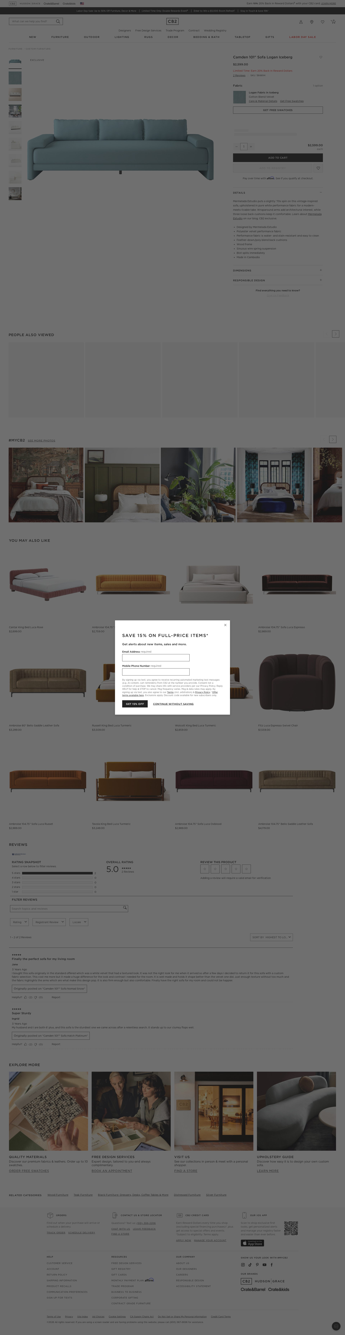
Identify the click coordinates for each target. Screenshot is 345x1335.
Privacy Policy (202, 692)
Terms (170, 692)
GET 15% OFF (135, 703)
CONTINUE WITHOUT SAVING (173, 703)
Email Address (136, 651)
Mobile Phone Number (141, 666)
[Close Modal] (225, 625)
